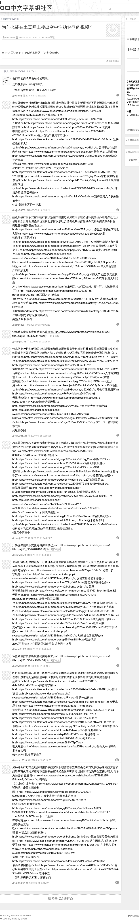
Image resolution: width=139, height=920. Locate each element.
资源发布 (133, 159)
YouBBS (27, 915)
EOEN (24, 918)
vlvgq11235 (20, 341)
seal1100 (10, 37)
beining (18, 95)
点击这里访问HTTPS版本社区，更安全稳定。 (31, 53)
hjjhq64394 (20, 324)
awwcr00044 (20, 665)
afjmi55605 (20, 210)
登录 (55, 898)
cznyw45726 (20, 435)
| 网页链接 (53, 336)
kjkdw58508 (20, 554)
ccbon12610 (20, 760)
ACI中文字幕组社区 (26, 8)
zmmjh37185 (20, 537)
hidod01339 (20, 648)
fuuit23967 (19, 882)
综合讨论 (7, 18)
